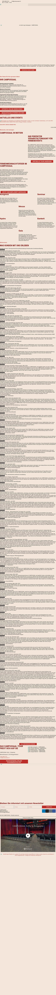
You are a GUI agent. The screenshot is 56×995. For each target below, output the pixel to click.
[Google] (50, 811)
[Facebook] (54, 811)
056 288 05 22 (17, 809)
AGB (29, 811)
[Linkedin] (43, 811)
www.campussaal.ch (18, 812)
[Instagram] (47, 811)
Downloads (30, 812)
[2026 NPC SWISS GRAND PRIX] (28, 121)
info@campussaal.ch (18, 811)
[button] (42, 5)
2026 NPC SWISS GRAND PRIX (8, 124)
